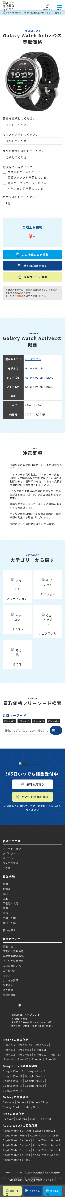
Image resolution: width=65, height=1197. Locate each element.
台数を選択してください (19, 197)
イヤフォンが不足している (26, 188)
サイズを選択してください (21, 134)
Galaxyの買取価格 (15, 1097)
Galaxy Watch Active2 (39, 377)
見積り (58, 12)
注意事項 (19, 295)
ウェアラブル (33, 359)
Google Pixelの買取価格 (20, 1066)
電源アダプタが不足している (27, 177)
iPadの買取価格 (14, 1114)
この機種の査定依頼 (35, 255)
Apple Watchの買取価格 (20, 1125)
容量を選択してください (19, 118)
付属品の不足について (18, 167)
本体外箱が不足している (24, 172)
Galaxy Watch (34, 368)
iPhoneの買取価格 (16, 1040)
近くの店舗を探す (35, 266)
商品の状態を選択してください (24, 151)
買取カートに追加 (35, 277)
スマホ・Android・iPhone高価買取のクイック (27, 12)
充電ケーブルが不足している (27, 183)
